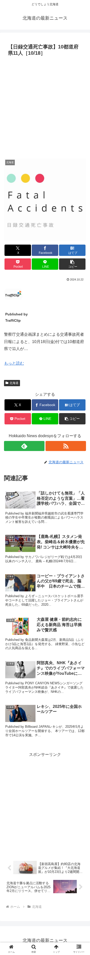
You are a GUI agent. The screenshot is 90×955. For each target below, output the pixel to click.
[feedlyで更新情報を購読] (24, 446)
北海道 (14, 383)
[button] (72, 264)
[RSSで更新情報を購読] (66, 446)
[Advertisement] (45, 106)
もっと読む (14, 363)
